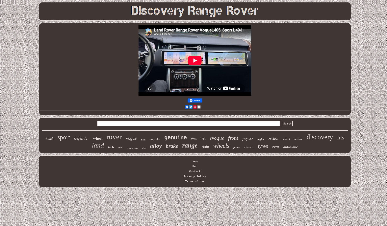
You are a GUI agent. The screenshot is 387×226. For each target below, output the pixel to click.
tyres (263, 146)
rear (275, 146)
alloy (156, 145)
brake (172, 146)
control (286, 139)
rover (114, 137)
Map (194, 166)
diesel (143, 140)
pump (236, 147)
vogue (131, 138)
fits (340, 137)
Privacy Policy (195, 176)
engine (260, 139)
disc (144, 148)
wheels (221, 145)
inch (111, 147)
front (233, 138)
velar (121, 147)
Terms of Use (195, 181)
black (49, 139)
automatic (290, 147)
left (203, 139)
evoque (217, 138)
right (205, 147)
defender (81, 138)
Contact (195, 171)
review (273, 139)
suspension (155, 139)
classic (249, 147)
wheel (97, 138)
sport (63, 137)
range (190, 145)
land (98, 145)
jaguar (247, 139)
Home (195, 161)
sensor (298, 139)
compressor (133, 148)
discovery (320, 137)
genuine (175, 138)
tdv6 (194, 139)
